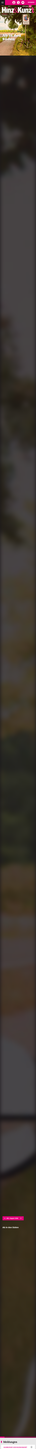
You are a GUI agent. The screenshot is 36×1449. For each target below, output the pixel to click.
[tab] (2, 1437)
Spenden (31, 2)
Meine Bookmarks (23, 2)
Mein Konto (14, 2)
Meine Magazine (18, 2)
